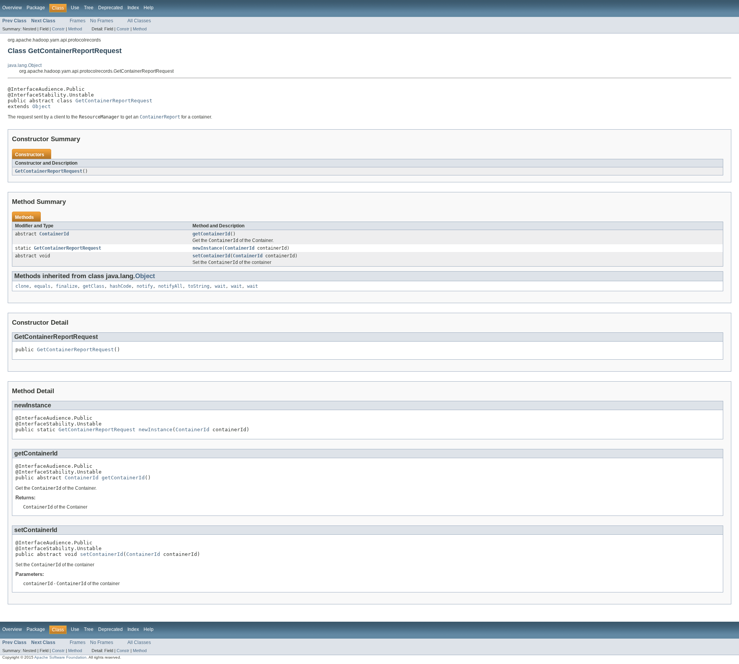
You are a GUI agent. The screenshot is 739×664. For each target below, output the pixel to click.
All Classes (139, 20)
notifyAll (170, 286)
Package (36, 7)
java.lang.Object (25, 65)
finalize (66, 286)
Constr (58, 29)
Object (41, 106)
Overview (12, 7)
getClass (93, 286)
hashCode (120, 286)
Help (149, 7)
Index (133, 7)
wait (220, 286)
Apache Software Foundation (60, 657)
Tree (89, 7)
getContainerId (211, 234)
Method (75, 29)
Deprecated (110, 7)
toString (198, 286)
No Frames (101, 20)
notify (145, 286)
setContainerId (211, 256)
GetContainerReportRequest (113, 100)
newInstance (207, 248)
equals (42, 286)
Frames (77, 20)
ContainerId (54, 234)
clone (22, 286)
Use (75, 7)
